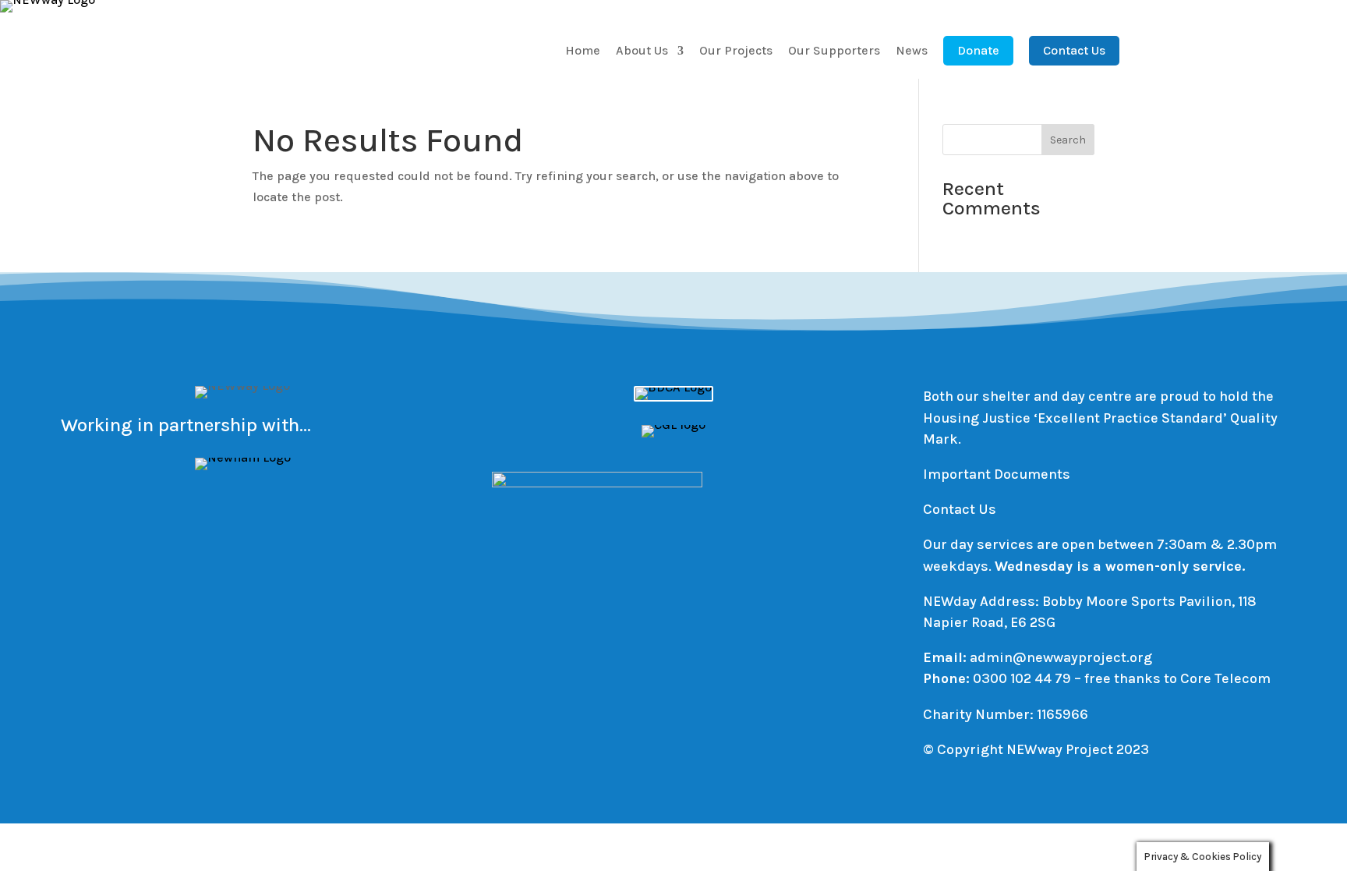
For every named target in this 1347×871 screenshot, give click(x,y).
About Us (642, 51)
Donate (978, 50)
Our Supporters (834, 51)
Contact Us (1074, 50)
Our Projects (735, 51)
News (912, 51)
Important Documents (996, 474)
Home (582, 51)
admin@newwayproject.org (1061, 657)
